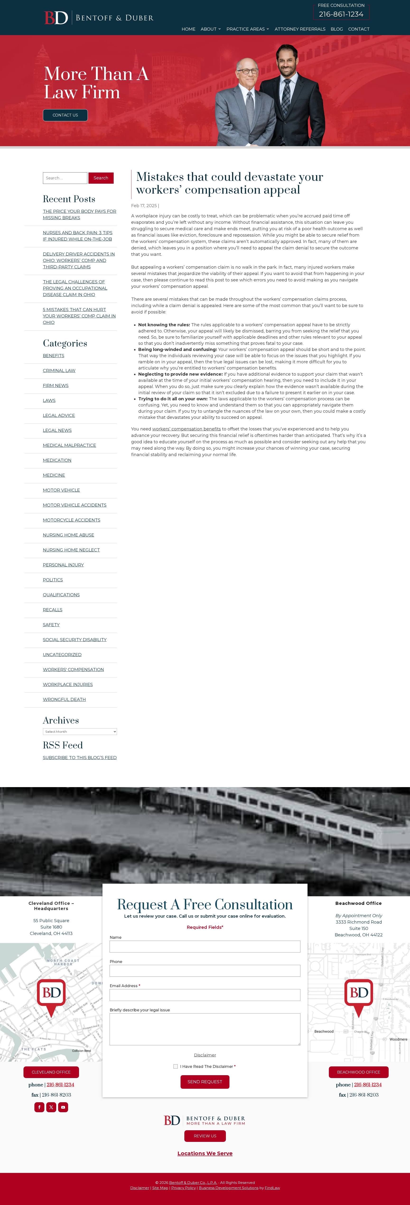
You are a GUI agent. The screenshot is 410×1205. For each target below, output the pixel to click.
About (209, 29)
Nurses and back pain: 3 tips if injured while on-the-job (77, 236)
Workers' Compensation (73, 669)
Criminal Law (59, 370)
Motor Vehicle (61, 490)
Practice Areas (246, 29)
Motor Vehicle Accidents (75, 505)
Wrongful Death (64, 699)
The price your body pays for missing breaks (79, 214)
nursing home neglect (71, 550)
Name (115, 937)
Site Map (160, 1188)
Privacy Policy (183, 1188)
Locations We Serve (205, 1153)
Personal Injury (63, 565)
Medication (57, 460)
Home (189, 29)
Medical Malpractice (69, 445)
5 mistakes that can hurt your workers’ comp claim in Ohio (79, 316)
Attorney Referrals (300, 29)
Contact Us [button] (65, 115)
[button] (405, 1188)
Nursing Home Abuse (68, 535)
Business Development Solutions (228, 1188)
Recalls (52, 609)
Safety (51, 624)
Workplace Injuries (68, 684)
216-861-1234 (341, 14)
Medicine (54, 475)
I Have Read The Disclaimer (208, 1066)
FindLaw (272, 1188)
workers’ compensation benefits (186, 429)
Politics (53, 580)
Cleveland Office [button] (51, 1072)
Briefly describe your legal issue (140, 1010)
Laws (49, 400)
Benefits (53, 355)
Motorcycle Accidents (71, 520)
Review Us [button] (205, 1136)
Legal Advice (59, 415)
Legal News (57, 430)
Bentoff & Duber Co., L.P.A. (193, 1182)
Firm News (56, 385)
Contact (359, 29)
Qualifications (61, 595)
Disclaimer (205, 1055)
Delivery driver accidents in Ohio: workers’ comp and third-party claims (79, 261)
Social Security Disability (75, 639)
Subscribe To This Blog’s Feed (80, 757)
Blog (337, 29)
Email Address (125, 986)
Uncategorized (62, 654)
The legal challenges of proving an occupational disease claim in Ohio (75, 288)
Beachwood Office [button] (358, 1072)
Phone (116, 961)
